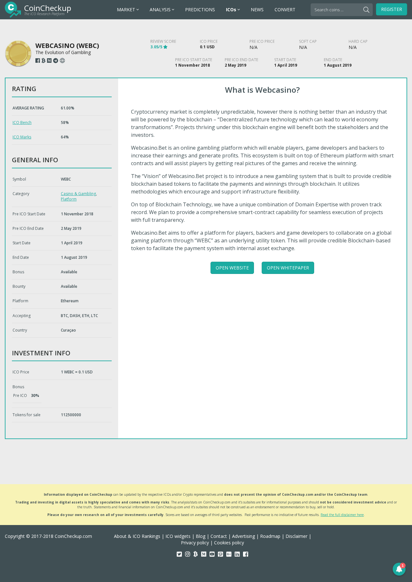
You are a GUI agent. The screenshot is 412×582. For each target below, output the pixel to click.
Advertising (243, 536)
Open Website (232, 268)
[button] (399, 569)
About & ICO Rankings (137, 536)
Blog (200, 536)
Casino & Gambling (78, 193)
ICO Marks (22, 137)
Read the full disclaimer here (342, 514)
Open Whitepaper (288, 268)
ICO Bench (22, 122)
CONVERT (285, 9)
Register (391, 9)
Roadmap (270, 536)
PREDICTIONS (200, 9)
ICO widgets (178, 536)
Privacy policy (195, 543)
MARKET (126, 9)
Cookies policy (229, 543)
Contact (219, 536)
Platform (69, 199)
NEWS (257, 9)
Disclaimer (296, 536)
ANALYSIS (161, 9)
